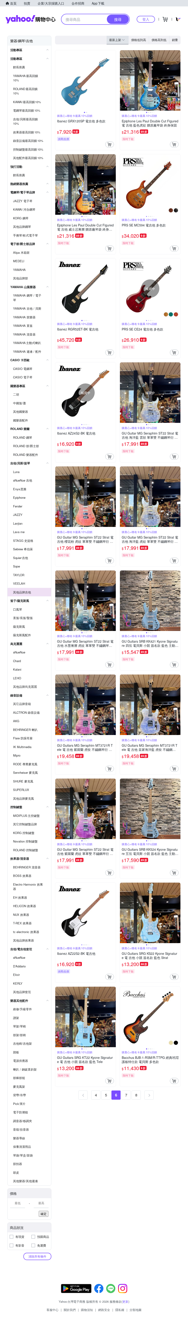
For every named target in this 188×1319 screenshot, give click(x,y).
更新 (125, 1301)
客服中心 (52, 1310)
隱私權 (119, 1310)
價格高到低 (159, 40)
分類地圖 (135, 1310)
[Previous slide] (58, 80)
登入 (145, 19)
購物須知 (87, 1310)
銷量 (175, 40)
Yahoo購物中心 (30, 19)
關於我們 (70, 1310)
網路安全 (104, 1310)
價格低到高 (138, 40)
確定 (44, 1214)
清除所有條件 (37, 1256)
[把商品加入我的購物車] (109, 144)
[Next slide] (113, 80)
